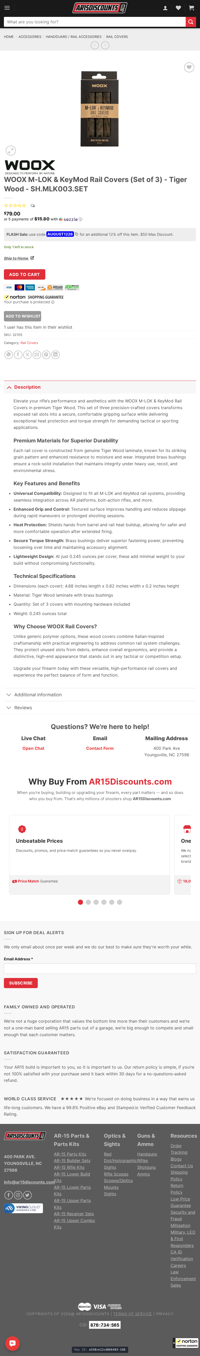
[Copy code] (76, 234)
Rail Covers (117, 37)
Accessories (29, 37)
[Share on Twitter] (27, 354)
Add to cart (24, 274)
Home (9, 37)
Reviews (23, 707)
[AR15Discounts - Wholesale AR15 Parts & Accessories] (99, 7)
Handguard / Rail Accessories (74, 37)
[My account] (165, 8)
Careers (178, 1265)
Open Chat (33, 748)
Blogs (176, 1159)
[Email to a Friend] (37, 354)
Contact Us (182, 1165)
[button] (186, 1343)
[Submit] (191, 22)
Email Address (18, 959)
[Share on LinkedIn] (55, 354)
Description (27, 387)
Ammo (143, 1174)
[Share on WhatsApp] (8, 354)
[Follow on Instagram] (18, 1195)
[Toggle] (9, 387)
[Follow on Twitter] (27, 1195)
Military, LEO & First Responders (183, 1239)
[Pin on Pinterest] (46, 354)
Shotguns (146, 1167)
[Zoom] (11, 151)
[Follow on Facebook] (8, 1195)
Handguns (147, 1154)
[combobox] (95, 22)
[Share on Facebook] (18, 354)
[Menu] (7, 7)
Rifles (142, 1160)
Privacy (165, 1314)
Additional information (38, 694)
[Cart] (191, 8)
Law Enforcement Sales (183, 1278)
